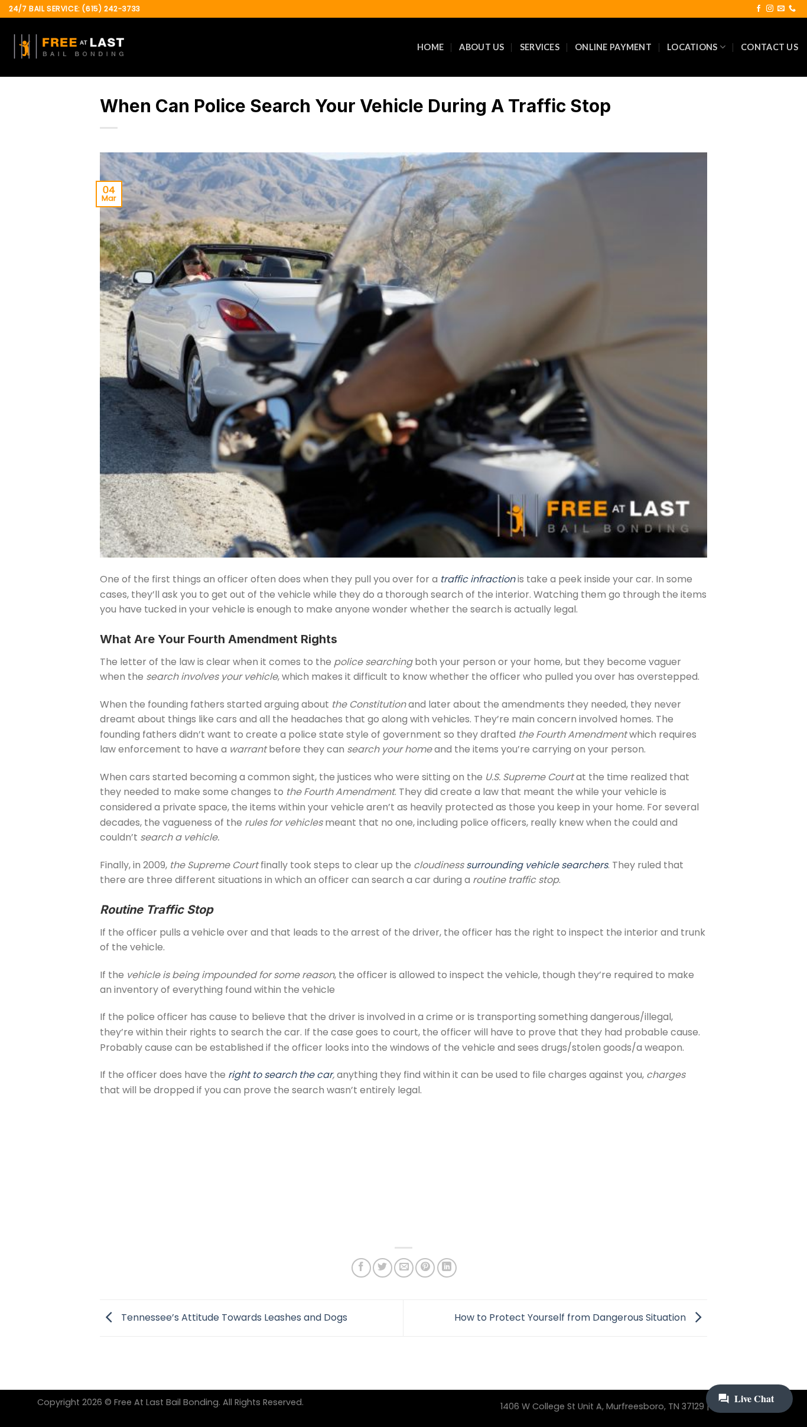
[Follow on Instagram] (769, 9)
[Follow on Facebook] (758, 9)
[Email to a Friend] (404, 1268)
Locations (692, 47)
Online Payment (613, 47)
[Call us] (792, 9)
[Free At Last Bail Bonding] (68, 47)
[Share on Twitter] (382, 1268)
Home (430, 47)
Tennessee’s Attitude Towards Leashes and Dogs (233, 1317)
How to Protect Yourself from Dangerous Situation (571, 1317)
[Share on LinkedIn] (447, 1268)
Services (539, 47)
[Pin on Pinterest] (425, 1268)
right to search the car (280, 1074)
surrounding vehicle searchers (537, 865)
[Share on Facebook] (361, 1268)
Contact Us (769, 47)
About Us (481, 47)
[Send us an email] (781, 9)
